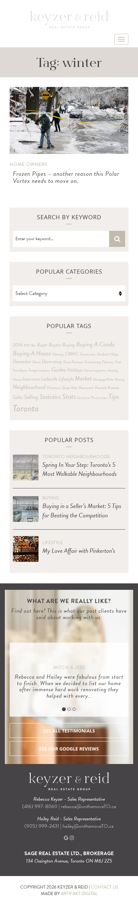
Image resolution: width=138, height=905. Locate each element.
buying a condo (95, 344)
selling (31, 396)
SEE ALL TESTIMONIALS (69, 731)
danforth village (107, 354)
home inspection (95, 370)
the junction (99, 398)
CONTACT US (104, 887)
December (22, 361)
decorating (52, 361)
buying (68, 344)
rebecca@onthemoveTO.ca (88, 806)
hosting (113, 370)
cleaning (58, 354)
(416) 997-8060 (39, 806)
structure (83, 398)
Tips (113, 396)
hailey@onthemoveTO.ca (88, 826)
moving (120, 379)
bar (33, 345)
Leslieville (49, 378)
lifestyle (66, 378)
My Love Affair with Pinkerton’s (78, 550)
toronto (26, 408)
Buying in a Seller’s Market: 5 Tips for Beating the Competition (81, 510)
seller (18, 397)
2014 (17, 344)
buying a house (32, 353)
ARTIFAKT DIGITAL (79, 893)
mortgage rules (103, 379)
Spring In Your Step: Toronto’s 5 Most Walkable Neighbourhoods (79, 469)
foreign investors (39, 370)
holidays (75, 369)
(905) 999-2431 (42, 826)
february (108, 362)
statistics (50, 396)
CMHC (72, 353)
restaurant (86, 388)
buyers (55, 344)
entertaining (93, 362)
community (88, 354)
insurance (31, 378)
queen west (70, 388)
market (83, 378)
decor (36, 362)
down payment (73, 362)
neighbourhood (29, 386)
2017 (26, 345)
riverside (113, 388)
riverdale (101, 388)
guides (58, 369)
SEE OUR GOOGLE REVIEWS (69, 749)
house (17, 379)
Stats (69, 396)
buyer (42, 344)
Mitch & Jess (69, 667)
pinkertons (54, 388)
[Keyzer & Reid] (69, 19)
